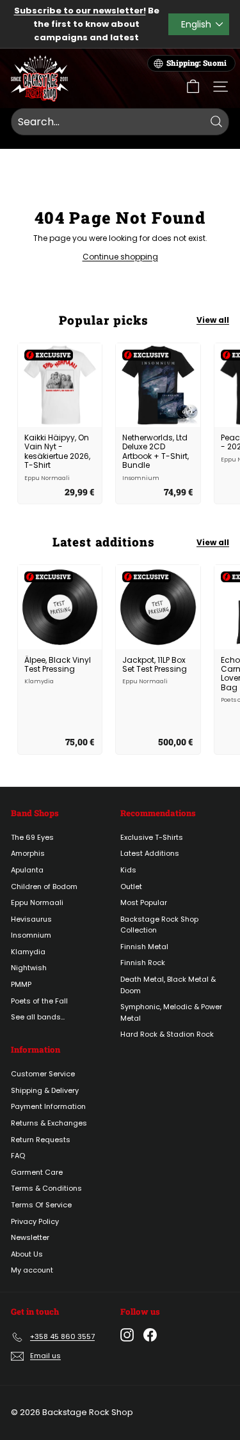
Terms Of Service (41, 1205)
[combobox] (120, 122)
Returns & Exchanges (49, 1123)
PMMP (21, 984)
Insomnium (31, 935)
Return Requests (40, 1139)
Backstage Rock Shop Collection (159, 925)
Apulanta (27, 870)
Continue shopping (120, 256)
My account (32, 1270)
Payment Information (48, 1106)
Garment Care (37, 1172)
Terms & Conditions (46, 1188)
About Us (27, 1254)
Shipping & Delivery (45, 1090)
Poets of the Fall (39, 1001)
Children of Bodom (44, 886)
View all (212, 319)
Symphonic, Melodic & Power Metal (171, 1012)
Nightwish (29, 968)
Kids (128, 870)
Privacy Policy (35, 1221)
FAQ (18, 1155)
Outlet (131, 886)
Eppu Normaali (37, 902)
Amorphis (28, 853)
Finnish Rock (142, 962)
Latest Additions (149, 853)
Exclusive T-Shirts (151, 837)
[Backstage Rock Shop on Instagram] (127, 1335)
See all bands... (38, 1017)
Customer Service (43, 1074)
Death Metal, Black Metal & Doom (168, 985)
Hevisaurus (31, 919)
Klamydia (28, 952)
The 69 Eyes (32, 837)
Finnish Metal (144, 946)
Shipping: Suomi (196, 63)
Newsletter (30, 1237)
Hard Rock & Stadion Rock (167, 1034)
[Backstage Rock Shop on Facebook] (150, 1335)
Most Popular (143, 902)
